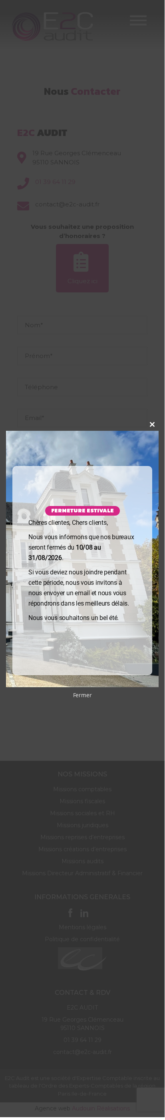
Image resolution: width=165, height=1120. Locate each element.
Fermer (82, 695)
